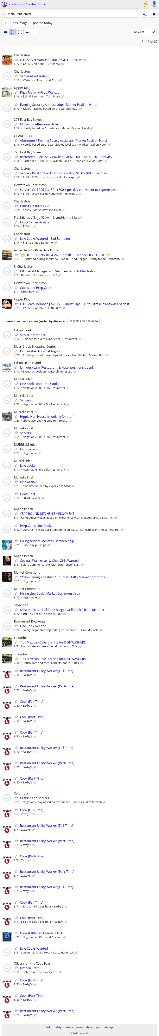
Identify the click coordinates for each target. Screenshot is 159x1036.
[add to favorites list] (16, 59)
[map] (34, 32)
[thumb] (12, 32)
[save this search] (153, 14)
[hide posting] (62, 64)
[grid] (20, 32)
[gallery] (27, 32)
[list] (5, 32)
